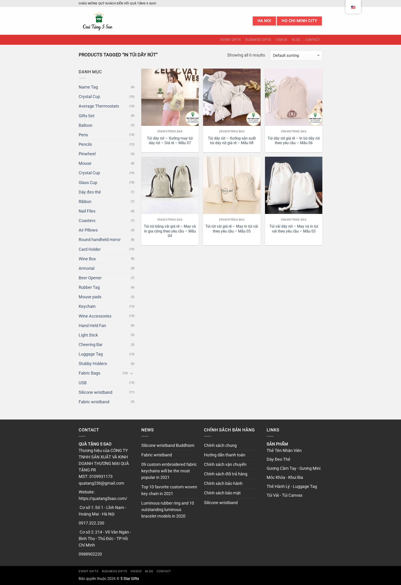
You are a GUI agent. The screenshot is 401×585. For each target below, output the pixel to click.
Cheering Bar (91, 344)
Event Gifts (230, 39)
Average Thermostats (99, 106)
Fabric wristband (94, 402)
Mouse (85, 163)
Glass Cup (88, 182)
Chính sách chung (220, 445)
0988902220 (90, 554)
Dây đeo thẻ (90, 192)
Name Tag (88, 87)
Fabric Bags (89, 373)
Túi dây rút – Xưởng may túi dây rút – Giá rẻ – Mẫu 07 (170, 140)
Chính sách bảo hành (223, 483)
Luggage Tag (91, 354)
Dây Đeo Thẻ (278, 459)
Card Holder (90, 249)
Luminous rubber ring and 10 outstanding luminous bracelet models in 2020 (167, 509)
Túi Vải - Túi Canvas (284, 495)
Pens (83, 135)
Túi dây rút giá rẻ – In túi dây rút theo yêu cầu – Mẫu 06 (294, 140)
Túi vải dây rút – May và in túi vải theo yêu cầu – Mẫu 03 (293, 228)
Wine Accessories (95, 316)
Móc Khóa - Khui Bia (285, 477)
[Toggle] (131, 373)
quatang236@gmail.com (101, 483)
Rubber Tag (89, 287)
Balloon (85, 125)
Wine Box (87, 259)
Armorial (86, 268)
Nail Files (87, 211)
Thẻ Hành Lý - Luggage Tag (292, 486)
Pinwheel (87, 154)
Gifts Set (86, 116)
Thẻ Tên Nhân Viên (284, 450)
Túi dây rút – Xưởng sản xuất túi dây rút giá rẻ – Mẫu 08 (232, 140)
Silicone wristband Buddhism (167, 445)
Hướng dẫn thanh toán (224, 455)
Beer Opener (90, 278)
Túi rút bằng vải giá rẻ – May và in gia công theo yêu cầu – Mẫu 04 (170, 231)
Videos (281, 39)
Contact (312, 39)
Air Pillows (88, 230)
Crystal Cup (89, 96)
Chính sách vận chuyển (225, 464)
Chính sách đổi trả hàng (225, 474)
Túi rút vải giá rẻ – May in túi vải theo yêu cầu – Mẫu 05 (231, 228)
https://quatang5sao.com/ (103, 498)
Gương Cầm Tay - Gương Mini (293, 468)
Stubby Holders (93, 363)
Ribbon (85, 201)
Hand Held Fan (92, 325)
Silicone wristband (95, 392)
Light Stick (88, 335)
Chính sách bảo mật (222, 493)
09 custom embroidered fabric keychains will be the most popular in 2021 (169, 471)
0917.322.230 (91, 523)
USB (83, 383)
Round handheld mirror (100, 239)
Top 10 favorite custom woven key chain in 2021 (169, 490)
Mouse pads (90, 297)
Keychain (87, 306)
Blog (296, 39)
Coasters (87, 220)
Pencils (85, 144)
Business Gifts (258, 39)
